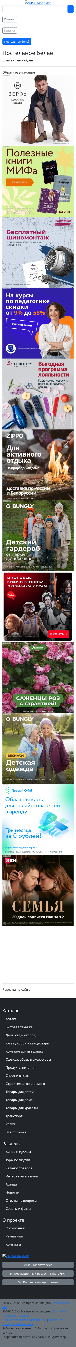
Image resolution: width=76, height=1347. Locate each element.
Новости (12, 1192)
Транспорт (14, 1116)
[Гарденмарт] (38, 677)
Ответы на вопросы (21, 1200)
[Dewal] (38, 393)
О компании (15, 1228)
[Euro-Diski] (38, 252)
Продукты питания (20, 1067)
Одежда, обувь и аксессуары (28, 1059)
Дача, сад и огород (20, 1035)
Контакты (13, 1244)
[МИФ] (38, 181)
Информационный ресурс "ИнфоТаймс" (38, 1273)
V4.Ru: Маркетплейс (38, 1265)
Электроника (16, 1132)
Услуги (11, 1124)
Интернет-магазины (22, 1176)
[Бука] (38, 606)
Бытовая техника (19, 1027)
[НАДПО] (38, 323)
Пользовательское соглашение (24, 1320)
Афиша (11, 1184)
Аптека (11, 1019)
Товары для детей (20, 1092)
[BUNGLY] (38, 535)
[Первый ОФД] (38, 819)
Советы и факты (18, 1208)
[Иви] (38, 890)
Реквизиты (14, 1236)
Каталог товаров (19, 1168)
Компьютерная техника (24, 1051)
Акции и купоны (18, 1152)
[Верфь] (38, 110)
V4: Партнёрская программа (38, 1282)
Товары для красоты (22, 1108)
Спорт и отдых (17, 1075)
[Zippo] (38, 464)
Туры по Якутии (18, 1160)
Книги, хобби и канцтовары (27, 1043)
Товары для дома (19, 1100)
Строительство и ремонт (25, 1083)
